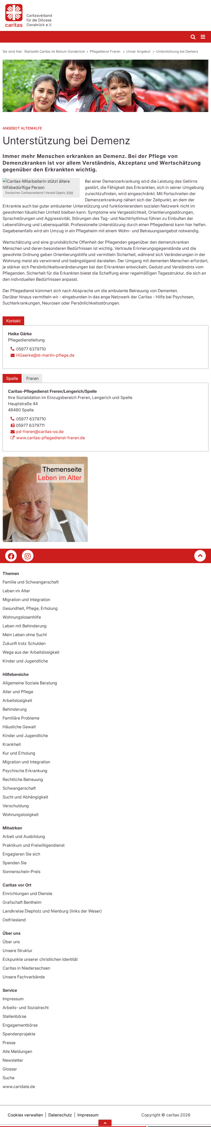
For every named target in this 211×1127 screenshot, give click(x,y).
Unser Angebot (138, 51)
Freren (32, 378)
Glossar (10, 1069)
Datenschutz (60, 1114)
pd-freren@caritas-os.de (40, 431)
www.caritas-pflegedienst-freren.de (50, 437)
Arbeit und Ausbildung (24, 836)
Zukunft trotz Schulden (24, 643)
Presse (9, 1042)
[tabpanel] (105, 86)
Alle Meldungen (17, 1051)
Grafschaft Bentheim (22, 902)
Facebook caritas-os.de (11, 556)
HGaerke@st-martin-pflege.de (45, 355)
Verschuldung (16, 805)
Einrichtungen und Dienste (27, 893)
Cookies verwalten (25, 1114)
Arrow (105, 1123)
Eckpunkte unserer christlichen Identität (40, 959)
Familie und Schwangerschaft (31, 582)
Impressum (13, 998)
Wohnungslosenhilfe (22, 617)
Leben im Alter (16, 590)
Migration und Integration (26, 599)
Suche (8, 1077)
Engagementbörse (20, 1025)
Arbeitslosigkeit (17, 700)
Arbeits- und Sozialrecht (26, 1007)
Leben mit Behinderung (25, 625)
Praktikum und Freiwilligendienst (34, 845)
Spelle (12, 378)
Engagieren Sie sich (21, 854)
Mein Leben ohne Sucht (25, 634)
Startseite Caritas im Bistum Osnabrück (54, 51)
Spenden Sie (15, 862)
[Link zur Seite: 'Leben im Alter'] (105, 499)
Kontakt (13, 320)
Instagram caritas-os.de (27, 556)
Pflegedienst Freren (105, 51)
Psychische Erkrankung (25, 770)
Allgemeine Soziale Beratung (30, 682)
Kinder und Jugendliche (25, 661)
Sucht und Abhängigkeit (25, 797)
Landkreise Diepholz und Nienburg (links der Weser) (52, 911)
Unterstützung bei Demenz (177, 51)
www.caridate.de (19, 1086)
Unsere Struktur (17, 950)
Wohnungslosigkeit (21, 814)
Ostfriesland (14, 919)
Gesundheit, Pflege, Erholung (30, 608)
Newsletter (13, 1060)
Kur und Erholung (19, 753)
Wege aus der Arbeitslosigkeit (31, 652)
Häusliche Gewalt (19, 726)
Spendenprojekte (19, 1033)
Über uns (11, 941)
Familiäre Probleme (21, 718)
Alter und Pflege (18, 691)
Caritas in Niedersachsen (26, 968)
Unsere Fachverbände (24, 976)
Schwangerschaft (19, 788)
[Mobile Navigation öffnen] (203, 37)
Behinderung (15, 709)
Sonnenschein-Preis (21, 871)
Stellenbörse (14, 1016)
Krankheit (12, 744)
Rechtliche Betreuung (23, 779)
